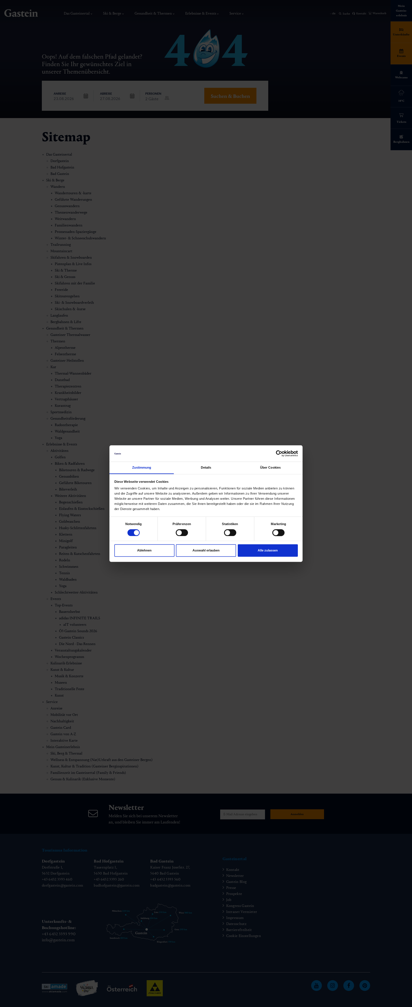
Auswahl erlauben (206, 550)
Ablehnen (144, 550)
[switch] (182, 532)
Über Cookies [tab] (270, 467)
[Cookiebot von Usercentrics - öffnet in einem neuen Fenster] (279, 453)
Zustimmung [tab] (141, 467)
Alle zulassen (268, 550)
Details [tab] (206, 467)
